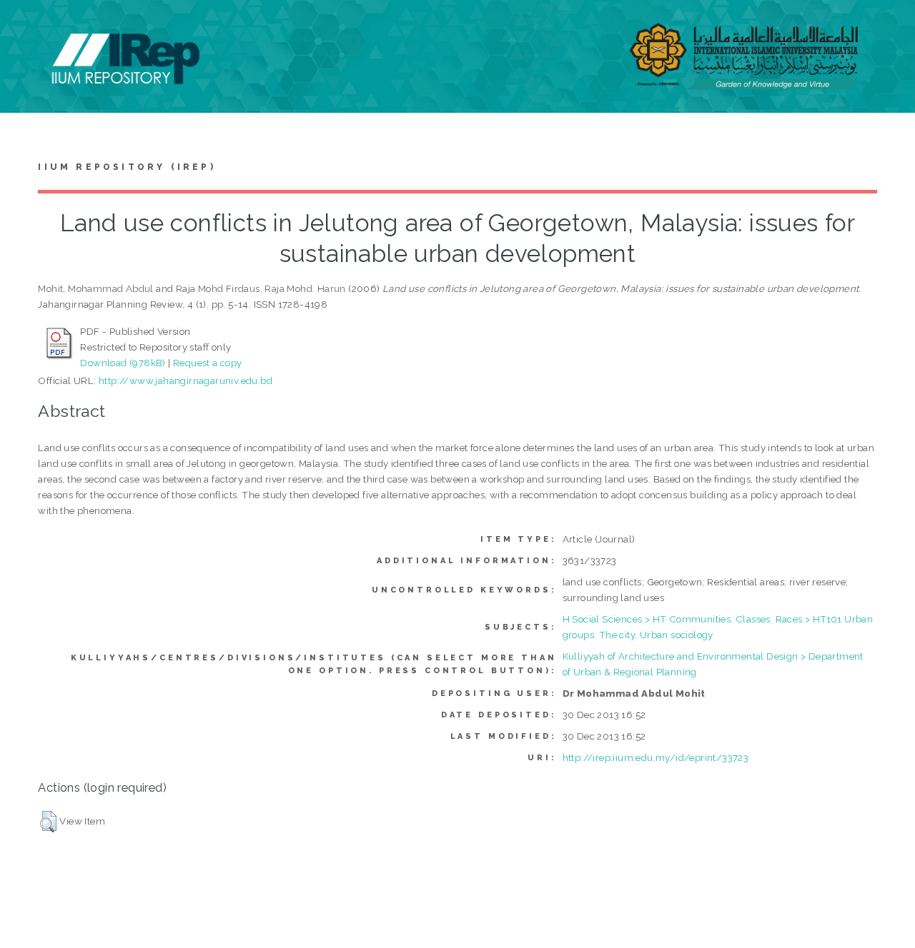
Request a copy (207, 362)
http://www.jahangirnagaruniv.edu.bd (185, 380)
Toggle (25, 27)
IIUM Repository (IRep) (126, 167)
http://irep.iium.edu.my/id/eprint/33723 (656, 757)
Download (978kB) (122, 362)
